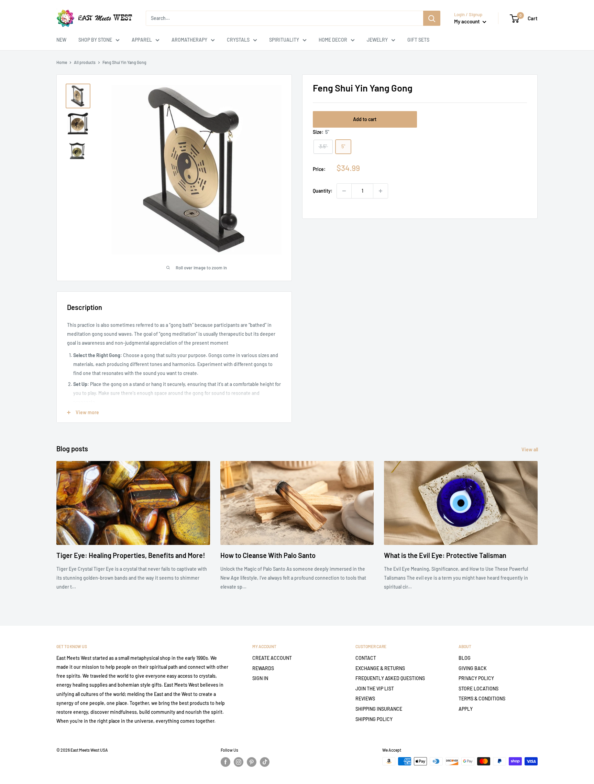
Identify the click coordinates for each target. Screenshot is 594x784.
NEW (61, 40)
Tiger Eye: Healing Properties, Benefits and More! (130, 555)
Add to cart (364, 119)
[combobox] (284, 18)
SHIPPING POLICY (374, 719)
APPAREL (142, 40)
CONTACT (365, 658)
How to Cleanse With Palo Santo (268, 555)
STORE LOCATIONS (478, 688)
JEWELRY (377, 40)
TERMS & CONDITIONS (482, 698)
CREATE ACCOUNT (272, 658)
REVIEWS (365, 698)
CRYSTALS (238, 40)
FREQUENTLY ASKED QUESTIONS (390, 678)
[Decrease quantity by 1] (344, 191)
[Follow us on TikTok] (265, 762)
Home (61, 62)
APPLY (466, 709)
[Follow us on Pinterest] (251, 762)
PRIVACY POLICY (476, 678)
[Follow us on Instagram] (238, 762)
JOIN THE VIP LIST (374, 688)
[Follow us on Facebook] (225, 762)
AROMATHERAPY (189, 40)
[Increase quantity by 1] (380, 191)
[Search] (431, 18)
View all (530, 449)
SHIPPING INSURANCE (378, 709)
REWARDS (263, 668)
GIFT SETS (418, 40)
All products (85, 62)
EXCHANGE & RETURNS (380, 668)
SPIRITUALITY (284, 40)
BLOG (465, 658)
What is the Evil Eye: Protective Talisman (445, 555)
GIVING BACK (473, 668)
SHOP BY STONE (95, 40)
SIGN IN (260, 678)
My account (467, 21)
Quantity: (322, 191)
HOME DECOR (333, 40)
